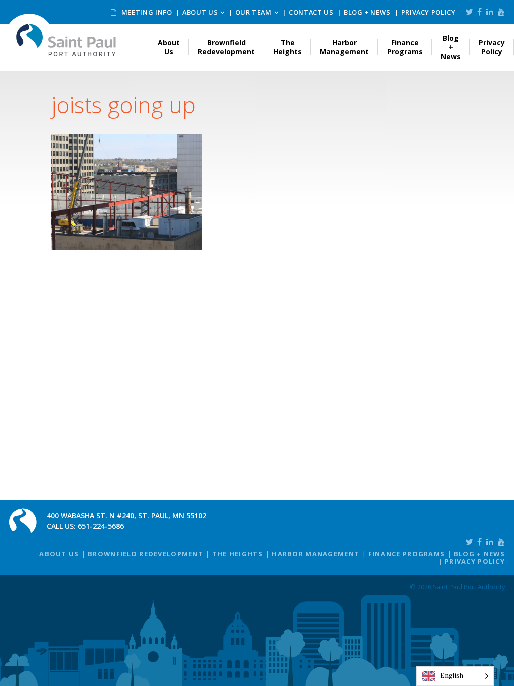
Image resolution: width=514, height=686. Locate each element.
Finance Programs (405, 47)
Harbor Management (344, 47)
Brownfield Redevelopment (226, 47)
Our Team (253, 12)
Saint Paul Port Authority (66, 40)
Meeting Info (145, 12)
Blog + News (367, 12)
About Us (200, 12)
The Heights (287, 47)
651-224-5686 (101, 526)
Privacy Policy (428, 12)
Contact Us (311, 12)
